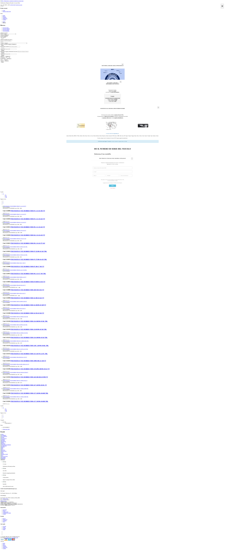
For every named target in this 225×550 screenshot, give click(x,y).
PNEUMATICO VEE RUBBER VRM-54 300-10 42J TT (27, 298)
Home (4, 21)
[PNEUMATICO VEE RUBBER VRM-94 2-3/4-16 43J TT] (14, 230)
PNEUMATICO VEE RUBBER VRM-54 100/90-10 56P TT (28, 305)
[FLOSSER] (3, 457)
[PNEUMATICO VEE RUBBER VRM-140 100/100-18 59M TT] (15, 372)
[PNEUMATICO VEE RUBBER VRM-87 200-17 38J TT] (14, 262)
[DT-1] (1, 449)
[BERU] (2, 442)
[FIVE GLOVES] (4, 456)
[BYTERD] (2, 443)
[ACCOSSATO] (3, 436)
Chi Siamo (5, 509)
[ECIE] (2, 453)
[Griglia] (0, 190)
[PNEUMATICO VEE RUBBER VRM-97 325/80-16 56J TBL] (15, 246)
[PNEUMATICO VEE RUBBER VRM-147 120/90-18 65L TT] (15, 380)
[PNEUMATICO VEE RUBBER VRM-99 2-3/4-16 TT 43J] (14, 238)
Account (4, 526)
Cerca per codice (6, 29)
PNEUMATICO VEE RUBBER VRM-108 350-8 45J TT (27, 290)
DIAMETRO (3, 58)
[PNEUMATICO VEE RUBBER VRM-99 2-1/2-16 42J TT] (14, 222)
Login (4, 10)
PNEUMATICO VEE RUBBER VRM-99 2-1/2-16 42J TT (27, 227)
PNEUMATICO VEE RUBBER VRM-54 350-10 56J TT (27, 313)
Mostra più (3, 459)
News (4, 521)
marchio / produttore (4, 44)
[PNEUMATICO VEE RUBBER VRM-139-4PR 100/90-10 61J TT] (16, 364)
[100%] (2, 434)
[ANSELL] (2, 439)
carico (1, 59)
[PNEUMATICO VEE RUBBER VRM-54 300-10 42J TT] (14, 293)
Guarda (2, 47)
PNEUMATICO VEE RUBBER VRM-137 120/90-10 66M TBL (29, 393)
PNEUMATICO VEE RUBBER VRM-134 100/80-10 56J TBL (29, 337)
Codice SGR (2, 49)
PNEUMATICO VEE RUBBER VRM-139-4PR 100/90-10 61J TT (30, 369)
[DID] (1, 447)
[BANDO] (2, 440)
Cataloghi (4, 520)
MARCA (2, 33)
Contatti (4, 514)
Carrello (4, 528)
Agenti (4, 527)
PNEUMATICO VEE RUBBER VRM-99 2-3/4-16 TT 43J (28, 243)
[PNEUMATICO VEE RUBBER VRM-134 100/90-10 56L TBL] (15, 316)
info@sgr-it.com (19, 4)
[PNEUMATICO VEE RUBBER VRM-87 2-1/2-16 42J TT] (14, 214)
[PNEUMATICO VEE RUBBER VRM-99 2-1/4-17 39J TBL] (15, 270)
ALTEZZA (2, 57)
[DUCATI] (2, 450)
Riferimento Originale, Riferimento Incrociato (8, 51)
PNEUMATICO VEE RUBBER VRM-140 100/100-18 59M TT (29, 377)
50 (5, 194)
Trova (2, 38)
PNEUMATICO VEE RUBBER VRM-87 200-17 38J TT (27, 266)
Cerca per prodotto (6, 28)
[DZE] (1, 452)
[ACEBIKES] (3, 435)
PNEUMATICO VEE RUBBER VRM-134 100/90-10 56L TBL (29, 321)
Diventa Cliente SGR (7, 11)
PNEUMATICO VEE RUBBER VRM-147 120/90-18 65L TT (28, 385)
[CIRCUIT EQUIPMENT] (5, 444)
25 (3, 193)
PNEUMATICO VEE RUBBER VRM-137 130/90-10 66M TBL (29, 401)
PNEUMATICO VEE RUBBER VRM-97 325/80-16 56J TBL (29, 251)
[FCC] (1, 455)
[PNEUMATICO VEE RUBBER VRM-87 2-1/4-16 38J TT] (14, 206)
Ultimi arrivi (5, 519)
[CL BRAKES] (3, 445)
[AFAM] (2, 437)
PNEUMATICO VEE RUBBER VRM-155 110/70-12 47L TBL (29, 353)
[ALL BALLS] (3, 438)
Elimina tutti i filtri (6, 429)
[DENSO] (2, 446)
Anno (1, 37)
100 (6, 196)
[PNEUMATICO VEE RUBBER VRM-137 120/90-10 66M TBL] (15, 388)
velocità (2, 60)
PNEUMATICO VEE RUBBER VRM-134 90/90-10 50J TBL (28, 329)
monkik (7, 537)
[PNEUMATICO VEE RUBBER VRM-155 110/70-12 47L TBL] (15, 349)
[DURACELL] (3, 451)
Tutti (6, 197)
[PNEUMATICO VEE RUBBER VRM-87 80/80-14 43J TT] (14, 277)
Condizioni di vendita (7, 512)
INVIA (112, 185)
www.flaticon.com (14, 537)
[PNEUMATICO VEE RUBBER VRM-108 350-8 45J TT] (14, 285)
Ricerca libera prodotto (4, 46)
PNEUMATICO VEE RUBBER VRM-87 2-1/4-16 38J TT (28, 211)
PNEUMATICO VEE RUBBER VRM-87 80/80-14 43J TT (28, 281)
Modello (2, 36)
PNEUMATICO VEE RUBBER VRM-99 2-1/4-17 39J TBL (28, 273)
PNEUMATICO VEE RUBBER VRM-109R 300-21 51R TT (28, 361)
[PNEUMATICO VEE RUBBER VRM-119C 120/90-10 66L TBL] (16, 340)
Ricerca (4, 518)
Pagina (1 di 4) (3, 199)
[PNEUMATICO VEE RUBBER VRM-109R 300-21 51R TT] (15, 357)
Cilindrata (2, 35)
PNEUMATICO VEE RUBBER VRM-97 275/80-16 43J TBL (29, 259)
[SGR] (112, 1)
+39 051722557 (13, 4)
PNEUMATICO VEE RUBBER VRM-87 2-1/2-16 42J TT (28, 219)
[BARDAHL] (3, 441)
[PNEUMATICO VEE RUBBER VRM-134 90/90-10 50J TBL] (15, 324)
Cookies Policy (5, 511)
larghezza (2, 56)
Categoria (2, 43)
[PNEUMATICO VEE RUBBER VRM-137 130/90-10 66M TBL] (15, 396)
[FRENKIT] (2, 458)
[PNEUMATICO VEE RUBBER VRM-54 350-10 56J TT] (14, 308)
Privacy (4, 510)
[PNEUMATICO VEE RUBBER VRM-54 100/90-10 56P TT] (15, 301)
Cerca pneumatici (6, 30)
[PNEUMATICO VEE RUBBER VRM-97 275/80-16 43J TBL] (15, 254)
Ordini (4, 529)
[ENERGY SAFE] (4, 454)
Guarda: (1, 191)
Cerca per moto (5, 27)
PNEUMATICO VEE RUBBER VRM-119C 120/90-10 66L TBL (29, 345)
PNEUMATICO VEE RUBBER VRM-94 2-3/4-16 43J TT (28, 235)
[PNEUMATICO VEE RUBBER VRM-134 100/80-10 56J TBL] (15, 332)
